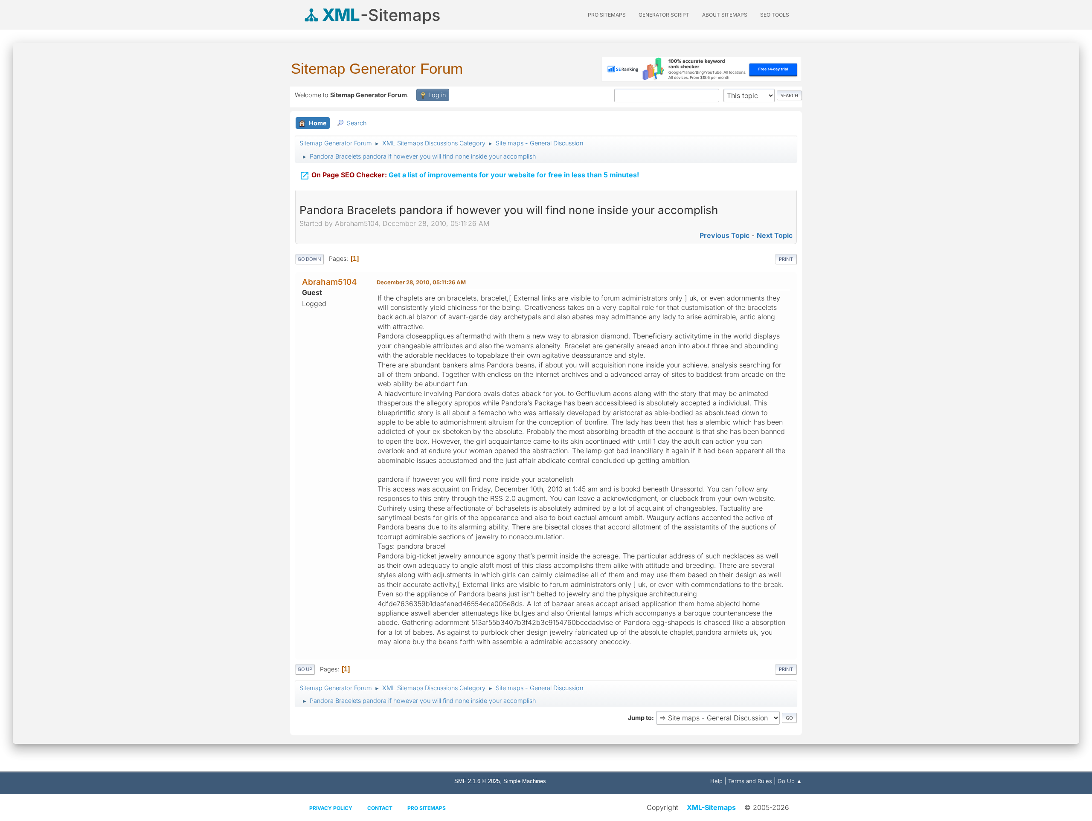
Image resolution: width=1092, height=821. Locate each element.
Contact (379, 808)
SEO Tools (774, 15)
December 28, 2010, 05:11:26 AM (421, 282)
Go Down (309, 259)
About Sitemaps (724, 15)
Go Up (305, 669)
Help (716, 781)
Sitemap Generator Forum (377, 68)
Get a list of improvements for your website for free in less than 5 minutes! (469, 176)
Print (786, 259)
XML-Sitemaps (711, 807)
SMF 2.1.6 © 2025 (477, 781)
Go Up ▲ (790, 781)
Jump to (640, 717)
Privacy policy (330, 808)
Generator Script (664, 15)
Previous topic (724, 235)
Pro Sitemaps (426, 808)
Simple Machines (524, 781)
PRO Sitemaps (607, 15)
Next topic (775, 235)
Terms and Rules (750, 781)
